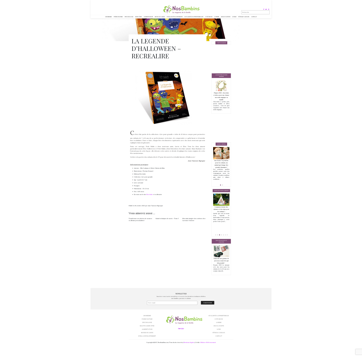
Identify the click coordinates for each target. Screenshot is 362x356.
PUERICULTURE (147, 319)
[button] (220, 185)
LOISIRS (218, 322)
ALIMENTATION (147, 329)
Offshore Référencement (208, 342)
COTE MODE (219, 319)
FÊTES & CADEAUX (218, 332)
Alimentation (148, 16)
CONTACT (218, 336)
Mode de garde (160, 16)
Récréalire (149, 194)
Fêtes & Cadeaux (243, 16)
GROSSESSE (147, 315)
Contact (254, 16)
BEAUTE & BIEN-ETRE (147, 326)
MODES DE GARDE (147, 332)
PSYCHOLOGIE (147, 322)
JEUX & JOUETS (219, 326)
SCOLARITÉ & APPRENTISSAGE (219, 315)
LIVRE (219, 329)
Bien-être (138, 16)
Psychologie (129, 16)
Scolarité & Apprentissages (194, 16)
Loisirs (216, 16)
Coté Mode (208, 16)
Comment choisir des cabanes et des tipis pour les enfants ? (221, 209)
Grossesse (108, 16)
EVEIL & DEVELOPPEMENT (147, 336)
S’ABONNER (207, 303)
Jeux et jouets (225, 16)
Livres (234, 16)
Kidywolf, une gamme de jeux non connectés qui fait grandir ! (221, 261)
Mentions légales (189, 342)
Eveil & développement (175, 16)
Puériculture (118, 16)
